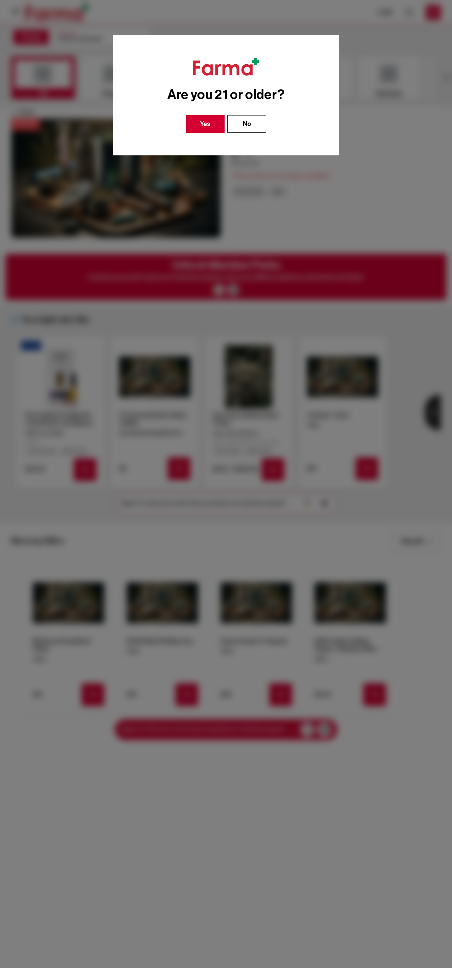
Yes (205, 124)
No (247, 124)
